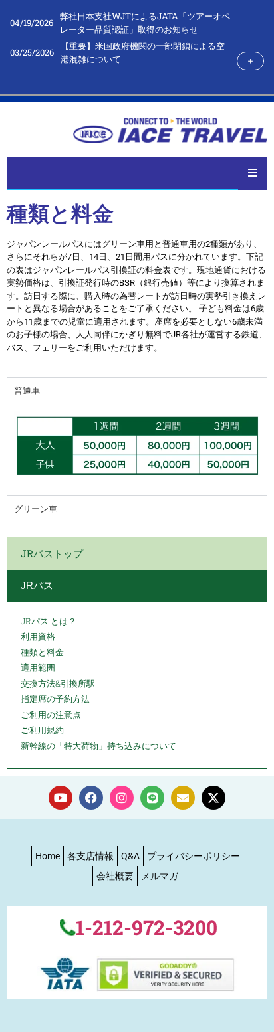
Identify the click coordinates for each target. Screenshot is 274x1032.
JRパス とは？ (48, 621)
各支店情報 (90, 856)
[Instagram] (122, 798)
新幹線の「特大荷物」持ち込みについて (98, 746)
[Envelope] (183, 798)
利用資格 (38, 636)
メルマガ (159, 876)
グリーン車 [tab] (35, 509)
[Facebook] (91, 798)
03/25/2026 (32, 52)
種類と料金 (42, 652)
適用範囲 (38, 667)
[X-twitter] (213, 798)
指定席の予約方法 (55, 699)
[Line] (152, 798)
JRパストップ (52, 553)
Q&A (130, 856)
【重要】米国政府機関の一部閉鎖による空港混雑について (143, 52)
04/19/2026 (31, 23)
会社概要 (115, 876)
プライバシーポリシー (193, 856)
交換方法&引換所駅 (58, 683)
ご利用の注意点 (51, 715)
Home (47, 856)
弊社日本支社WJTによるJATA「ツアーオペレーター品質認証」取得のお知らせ (145, 22)
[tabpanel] (137, 449)
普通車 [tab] (27, 391)
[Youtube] (60, 798)
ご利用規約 (42, 730)
